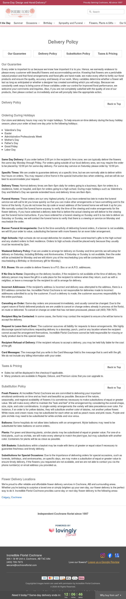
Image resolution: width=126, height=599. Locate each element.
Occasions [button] (32, 23)
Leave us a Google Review (103, 562)
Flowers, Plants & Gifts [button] (101, 23)
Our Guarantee (17, 53)
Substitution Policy (78, 53)
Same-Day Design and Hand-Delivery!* (25, 2)
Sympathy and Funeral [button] (71, 23)
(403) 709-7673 (15, 562)
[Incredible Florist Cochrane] (21, 12)
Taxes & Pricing (107, 53)
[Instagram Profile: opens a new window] (102, 555)
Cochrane (16, 497)
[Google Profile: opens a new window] (117, 555)
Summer (18, 23)
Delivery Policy (47, 53)
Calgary (6, 497)
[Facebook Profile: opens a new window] (110, 555)
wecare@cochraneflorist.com (22, 565)
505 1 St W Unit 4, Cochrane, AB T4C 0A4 (28, 558)
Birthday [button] (48, 23)
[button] (117, 585)
